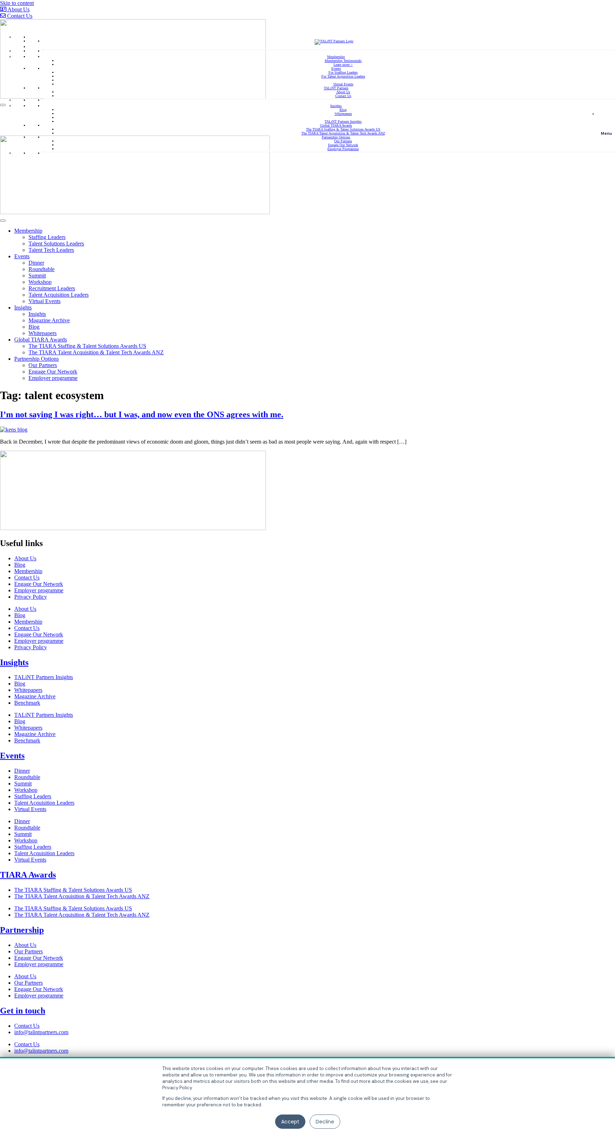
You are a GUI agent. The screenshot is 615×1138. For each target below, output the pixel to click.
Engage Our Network (343, 145)
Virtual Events (343, 84)
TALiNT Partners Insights (343, 121)
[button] (606, 121)
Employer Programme (343, 149)
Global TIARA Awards (336, 125)
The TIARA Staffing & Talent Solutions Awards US (343, 129)
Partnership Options (336, 137)
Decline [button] (325, 1121)
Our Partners (343, 141)
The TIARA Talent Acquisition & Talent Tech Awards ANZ (343, 133)
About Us (343, 92)
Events (336, 68)
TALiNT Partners (336, 88)
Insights (336, 106)
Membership (336, 57)
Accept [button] (290, 1121)
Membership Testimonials (343, 61)
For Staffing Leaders (343, 72)
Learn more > (343, 65)
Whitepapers (343, 114)
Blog (343, 110)
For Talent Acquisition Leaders (343, 76)
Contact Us (343, 96)
